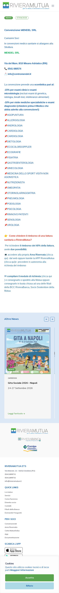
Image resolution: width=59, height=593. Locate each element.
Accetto (29, 577)
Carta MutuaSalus (12, 531)
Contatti (8, 506)
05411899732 (10, 478)
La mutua (9, 492)
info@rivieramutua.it (13, 481)
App (6, 534)
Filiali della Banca (12, 509)
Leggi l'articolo (15, 413)
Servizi (7, 495)
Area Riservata (11, 527)
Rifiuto (29, 585)
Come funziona (11, 499)
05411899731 (10, 474)
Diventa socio (10, 502)
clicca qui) (10, 262)
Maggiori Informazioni (22, 570)
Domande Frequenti (13, 513)
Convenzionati (11, 524)
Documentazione (12, 537)
